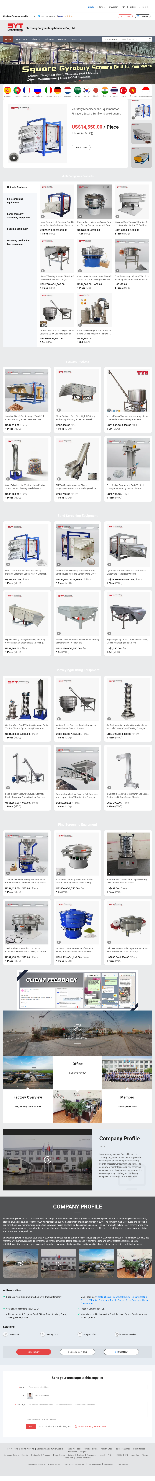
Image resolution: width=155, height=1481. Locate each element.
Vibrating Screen (104, 1296)
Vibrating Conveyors (99, 1300)
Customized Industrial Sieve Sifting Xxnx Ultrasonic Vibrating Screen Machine (94, 279)
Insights (83, 1451)
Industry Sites (106, 1449)
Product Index (139, 1449)
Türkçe (145, 1455)
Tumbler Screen (117, 1300)
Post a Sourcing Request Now (90, 1426)
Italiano (71, 1455)
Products (23, 39)
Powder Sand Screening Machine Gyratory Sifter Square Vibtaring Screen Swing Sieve (76, 572)
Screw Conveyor (133, 1300)
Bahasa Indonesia (83, 1457)
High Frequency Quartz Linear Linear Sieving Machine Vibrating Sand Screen (127, 641)
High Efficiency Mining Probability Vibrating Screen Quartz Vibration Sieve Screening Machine (25, 641)
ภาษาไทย (135, 1455)
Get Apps (134, 7)
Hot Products (12, 1449)
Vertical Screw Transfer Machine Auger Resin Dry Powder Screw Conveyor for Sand (127, 418)
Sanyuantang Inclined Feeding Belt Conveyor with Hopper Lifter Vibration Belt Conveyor (77, 796)
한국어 (110, 1455)
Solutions (49, 39)
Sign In (91, 7)
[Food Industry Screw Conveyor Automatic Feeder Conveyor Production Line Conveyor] (26, 768)
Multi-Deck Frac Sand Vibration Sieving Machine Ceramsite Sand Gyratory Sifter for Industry (25, 572)
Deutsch (80, 1455)
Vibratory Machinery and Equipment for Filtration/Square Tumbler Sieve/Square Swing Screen (96, 111)
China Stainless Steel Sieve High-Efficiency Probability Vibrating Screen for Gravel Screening (75, 418)
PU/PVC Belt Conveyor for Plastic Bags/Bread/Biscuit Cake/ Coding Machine (76, 487)
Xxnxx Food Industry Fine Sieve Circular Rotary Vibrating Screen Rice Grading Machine (74, 881)
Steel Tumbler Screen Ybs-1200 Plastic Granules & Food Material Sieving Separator (25, 950)
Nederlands (91, 1455)
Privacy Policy (122, 1464)
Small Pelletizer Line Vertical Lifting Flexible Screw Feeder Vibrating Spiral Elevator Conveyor (25, 487)
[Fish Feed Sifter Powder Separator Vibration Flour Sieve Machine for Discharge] (128, 922)
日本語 (119, 1455)
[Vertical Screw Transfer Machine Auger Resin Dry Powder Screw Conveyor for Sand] (128, 390)
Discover (62, 39)
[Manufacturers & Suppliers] (22, 6)
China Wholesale (74, 1449)
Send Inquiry (125, 16)
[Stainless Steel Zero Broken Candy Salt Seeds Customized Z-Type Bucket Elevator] (128, 768)
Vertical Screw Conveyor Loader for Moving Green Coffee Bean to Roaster (76, 727)
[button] (75, 80)
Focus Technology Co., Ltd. (58, 1464)
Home (8, 39)
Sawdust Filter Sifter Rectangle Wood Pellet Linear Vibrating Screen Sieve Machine (25, 418)
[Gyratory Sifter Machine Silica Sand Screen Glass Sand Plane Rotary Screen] (128, 545)
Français (46, 1455)
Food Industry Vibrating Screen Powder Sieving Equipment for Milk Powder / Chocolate (94, 225)
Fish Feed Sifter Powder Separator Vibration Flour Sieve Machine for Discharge (127, 950)
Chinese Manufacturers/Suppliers (50, 1449)
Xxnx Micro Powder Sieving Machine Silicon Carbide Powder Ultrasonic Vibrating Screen (25, 881)
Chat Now (144, 16)
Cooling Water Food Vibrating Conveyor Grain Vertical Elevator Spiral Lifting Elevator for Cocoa (26, 727)
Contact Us (76, 39)
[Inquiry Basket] (123, 7)
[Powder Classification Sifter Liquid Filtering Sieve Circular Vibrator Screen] (128, 854)
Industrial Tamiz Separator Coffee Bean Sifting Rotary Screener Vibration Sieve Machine (74, 950)
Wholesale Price (90, 1449)
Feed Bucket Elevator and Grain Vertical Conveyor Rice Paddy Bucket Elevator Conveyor (125, 487)
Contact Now (81, 147)
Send (30, 1426)
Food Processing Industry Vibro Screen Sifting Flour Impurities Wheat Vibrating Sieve (132, 279)
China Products (27, 1449)
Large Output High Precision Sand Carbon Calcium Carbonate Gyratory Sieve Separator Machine (57, 225)
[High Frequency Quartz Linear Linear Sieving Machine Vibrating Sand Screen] (128, 614)
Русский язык (59, 1455)
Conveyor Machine (121, 1296)
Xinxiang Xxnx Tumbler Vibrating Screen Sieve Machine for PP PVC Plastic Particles (132, 225)
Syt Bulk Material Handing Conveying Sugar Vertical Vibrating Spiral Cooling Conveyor (127, 727)
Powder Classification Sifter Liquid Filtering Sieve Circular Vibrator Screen (127, 881)
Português (35, 1455)
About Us (36, 39)
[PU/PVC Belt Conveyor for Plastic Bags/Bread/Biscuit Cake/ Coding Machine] (77, 459)
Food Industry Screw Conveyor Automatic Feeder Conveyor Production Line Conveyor (25, 795)
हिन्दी (126, 1455)
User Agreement (94, 1464)
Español (24, 1455)
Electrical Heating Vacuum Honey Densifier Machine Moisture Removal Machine (94, 333)
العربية (102, 1455)
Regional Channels (122, 1449)
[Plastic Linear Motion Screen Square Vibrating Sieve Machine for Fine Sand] (77, 614)
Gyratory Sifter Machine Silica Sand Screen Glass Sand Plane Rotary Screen (126, 572)
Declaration (109, 1464)
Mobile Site (72, 1451)
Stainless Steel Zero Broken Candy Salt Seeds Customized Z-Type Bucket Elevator (127, 795)
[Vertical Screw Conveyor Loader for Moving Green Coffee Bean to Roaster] (77, 699)
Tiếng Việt (68, 1457)
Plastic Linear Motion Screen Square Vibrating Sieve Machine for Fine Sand (77, 641)
